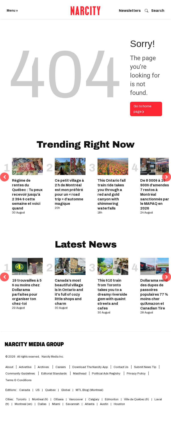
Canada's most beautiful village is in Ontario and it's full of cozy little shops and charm (69, 292)
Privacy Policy (136, 373)
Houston (119, 404)
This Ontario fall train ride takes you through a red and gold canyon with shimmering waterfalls (112, 194)
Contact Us (121, 367)
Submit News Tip (145, 367)
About (9, 367)
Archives (43, 367)
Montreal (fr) (40, 399)
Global (65, 390)
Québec (50, 390)
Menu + (12, 10)
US (38, 390)
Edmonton (111, 399)
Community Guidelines (20, 373)
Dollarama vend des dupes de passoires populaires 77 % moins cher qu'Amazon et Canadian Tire (154, 294)
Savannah (72, 404)
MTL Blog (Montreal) (89, 390)
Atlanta (89, 404)
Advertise (25, 367)
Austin (104, 404)
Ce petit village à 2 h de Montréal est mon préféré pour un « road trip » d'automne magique (69, 192)
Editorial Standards (54, 373)
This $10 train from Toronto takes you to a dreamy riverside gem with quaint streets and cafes (112, 294)
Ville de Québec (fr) (136, 399)
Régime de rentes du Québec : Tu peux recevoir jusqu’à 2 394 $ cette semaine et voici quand (27, 194)
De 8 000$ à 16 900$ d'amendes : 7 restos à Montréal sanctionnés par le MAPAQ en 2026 (155, 194)
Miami (56, 404)
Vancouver (76, 399)
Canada (24, 390)
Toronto (21, 399)
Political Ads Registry (106, 373)
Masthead (79, 373)
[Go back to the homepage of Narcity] (85, 10)
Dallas (42, 404)
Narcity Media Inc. (53, 356)
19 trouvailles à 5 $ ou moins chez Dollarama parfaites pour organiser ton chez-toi (27, 292)
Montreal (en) (23, 404)
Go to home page (142, 109)
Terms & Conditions (18, 380)
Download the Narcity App (90, 367)
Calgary (93, 399)
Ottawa (58, 399)
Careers (60, 367)
